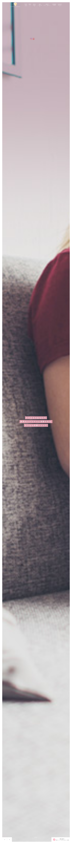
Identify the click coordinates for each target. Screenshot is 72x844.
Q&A (40, 5)
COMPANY (54, 5)
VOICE (34, 5)
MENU (30, 5)
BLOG (26, 5)
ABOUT (47, 5)
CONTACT (60, 5)
